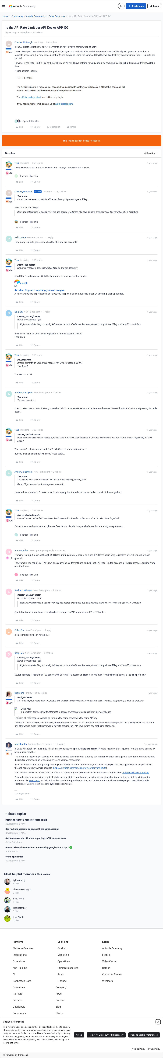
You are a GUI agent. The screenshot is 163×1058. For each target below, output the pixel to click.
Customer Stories (112, 974)
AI (14, 974)
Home (5, 16)
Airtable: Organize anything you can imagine (39, 290)
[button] (3, 6)
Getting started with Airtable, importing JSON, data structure (35, 838)
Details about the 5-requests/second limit (26, 819)
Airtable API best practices (135, 772)
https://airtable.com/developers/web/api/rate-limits (79, 767)
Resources (19, 987)
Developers (19, 1006)
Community (17, 16)
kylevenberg (19, 880)
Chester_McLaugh (23, 42)
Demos (106, 968)
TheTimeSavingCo (22, 889)
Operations (63, 961)
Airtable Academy (112, 948)
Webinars (107, 981)
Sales (60, 974)
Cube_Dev (19, 630)
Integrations (20, 955)
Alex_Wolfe (18, 917)
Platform (18, 942)
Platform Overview (23, 948)
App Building (20, 968)
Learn (105, 942)
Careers (60, 1000)
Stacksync (34, 780)
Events (106, 955)
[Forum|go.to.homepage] (22, 6)
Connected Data (22, 981)
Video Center (109, 961)
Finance (62, 981)
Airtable (24, 283)
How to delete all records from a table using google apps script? (37, 847)
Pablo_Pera (20, 237)
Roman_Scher (21, 550)
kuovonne (19, 692)
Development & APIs (15, 823)
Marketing (63, 955)
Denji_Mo (19, 652)
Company (61, 987)
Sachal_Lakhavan (23, 590)
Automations (11, 851)
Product (62, 948)
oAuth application (14, 856)
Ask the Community (36, 16)
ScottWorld (18, 898)
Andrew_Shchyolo (23, 392)
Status (59, 1013)
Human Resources (67, 968)
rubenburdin (20, 744)
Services (17, 1000)
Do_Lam (18, 311)
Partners (17, 993)
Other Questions (57, 16)
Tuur (16, 162)
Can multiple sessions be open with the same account (32, 828)
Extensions (19, 961)
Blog (58, 1006)
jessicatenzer (19, 907)
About (59, 993)
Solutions (62, 942)
